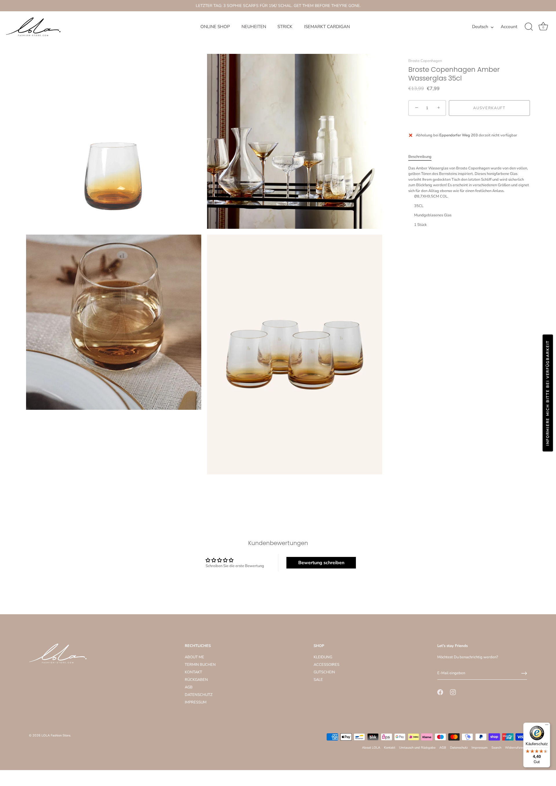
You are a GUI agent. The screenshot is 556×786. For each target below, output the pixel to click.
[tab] (422, 157)
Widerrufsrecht (516, 747)
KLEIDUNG (323, 657)
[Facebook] (440, 691)
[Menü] (546, 726)
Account (509, 27)
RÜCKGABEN (196, 679)
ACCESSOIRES (326, 664)
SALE (318, 679)
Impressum (479, 747)
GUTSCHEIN (324, 672)
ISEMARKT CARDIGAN (327, 27)
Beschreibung (419, 156)
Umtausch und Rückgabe (417, 747)
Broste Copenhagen (425, 60)
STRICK (284, 27)
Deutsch (480, 27)
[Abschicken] (524, 673)
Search (496, 747)
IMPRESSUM (195, 702)
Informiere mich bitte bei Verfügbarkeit (547, 393)
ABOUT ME (194, 657)
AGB (189, 687)
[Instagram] (453, 691)
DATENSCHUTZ (199, 694)
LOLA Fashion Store (55, 735)
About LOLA (371, 747)
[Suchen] (528, 27)
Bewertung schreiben (321, 563)
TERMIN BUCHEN (200, 664)
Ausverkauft (489, 108)
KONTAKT (193, 672)
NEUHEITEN (254, 27)
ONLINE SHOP (215, 27)
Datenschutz (459, 747)
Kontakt (389, 747)
